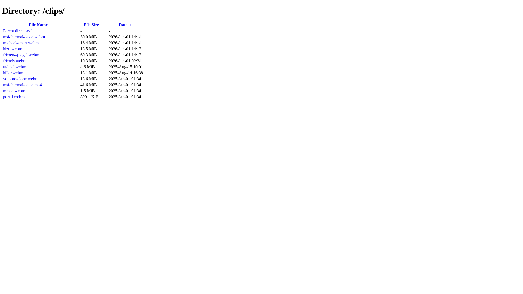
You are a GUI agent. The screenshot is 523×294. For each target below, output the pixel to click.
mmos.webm (14, 90)
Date (123, 25)
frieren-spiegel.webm (21, 55)
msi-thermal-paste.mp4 (22, 84)
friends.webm (14, 61)
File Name (38, 25)
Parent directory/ (17, 31)
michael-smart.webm (21, 43)
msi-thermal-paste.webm (24, 37)
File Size (91, 25)
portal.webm (14, 96)
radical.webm (14, 67)
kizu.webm (12, 49)
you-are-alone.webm (20, 78)
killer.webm (13, 73)
